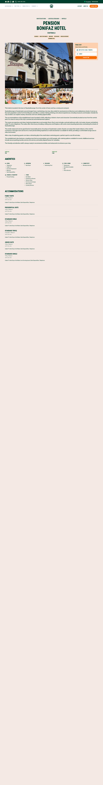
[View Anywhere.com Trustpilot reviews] (91, 1)
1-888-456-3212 (21, 1)
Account (80, 6)
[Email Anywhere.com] (6, 2)
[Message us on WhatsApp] (10, 2)
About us (85, 6)
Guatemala (51, 33)
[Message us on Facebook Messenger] (13, 2)
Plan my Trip (94, 6)
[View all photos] (39, 65)
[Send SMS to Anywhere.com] (8, 2)
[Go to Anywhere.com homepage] (51, 6)
